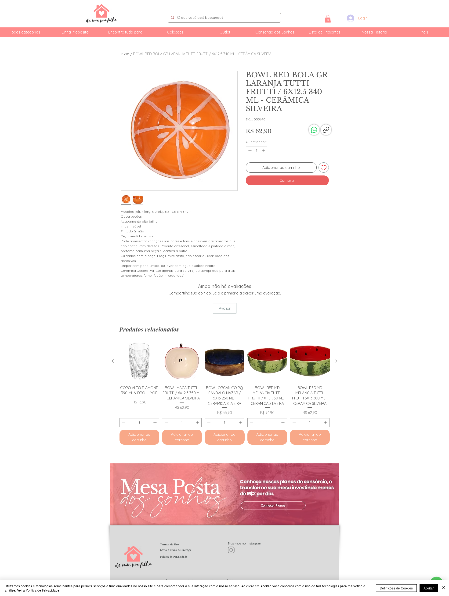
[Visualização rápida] (139, 361)
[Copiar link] (326, 129)
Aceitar (429, 588)
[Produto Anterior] (113, 361)
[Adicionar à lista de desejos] (324, 167)
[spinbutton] (256, 150)
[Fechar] (443, 588)
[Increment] (264, 150)
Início (125, 54)
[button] (328, 18)
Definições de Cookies (396, 588)
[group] (224, 393)
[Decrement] (249, 150)
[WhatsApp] (314, 129)
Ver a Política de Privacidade (38, 590)
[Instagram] (231, 550)
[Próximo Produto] (336, 361)
